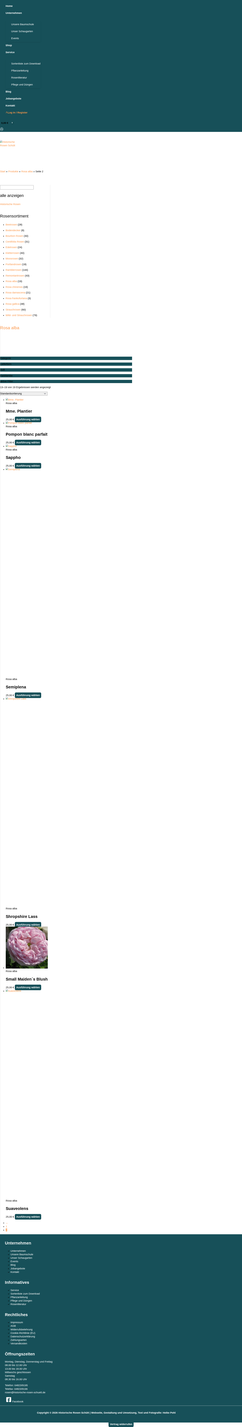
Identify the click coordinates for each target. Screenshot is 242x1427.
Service (15, 1290)
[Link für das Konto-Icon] (1, 129)
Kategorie (5, 358)
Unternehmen (18, 1251)
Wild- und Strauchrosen (19, 315)
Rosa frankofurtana (16, 298)
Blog (13, 1265)
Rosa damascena (15, 292)
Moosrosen (12, 258)
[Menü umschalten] (23, 18)
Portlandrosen (13, 264)
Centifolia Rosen (15, 241)
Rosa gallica (12, 304)
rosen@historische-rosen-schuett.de (25, 1392)
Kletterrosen (12, 253)
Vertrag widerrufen (121, 1424)
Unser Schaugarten (21, 1258)
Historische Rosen (10, 204)
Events (14, 1261)
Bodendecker (13, 230)
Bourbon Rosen (14, 236)
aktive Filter (6, 352)
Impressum (17, 1322)
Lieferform (5, 346)
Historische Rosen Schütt (39, 149)
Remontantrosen (15, 275)
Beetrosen (11, 224)
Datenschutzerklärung (23, 1336)
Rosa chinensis (14, 287)
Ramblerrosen (13, 270)
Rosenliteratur (18, 1304)
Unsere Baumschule (22, 1254)
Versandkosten (19, 1343)
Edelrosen (11, 247)
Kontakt (15, 1272)
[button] (23, 13)
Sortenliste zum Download (25, 1293)
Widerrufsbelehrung (21, 1329)
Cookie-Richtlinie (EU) (23, 1333)
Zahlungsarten (19, 1340)
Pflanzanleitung (19, 1297)
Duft (2, 335)
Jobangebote (18, 1268)
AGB (13, 1325)
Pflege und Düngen (21, 1300)
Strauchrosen (13, 309)
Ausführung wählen (28, 419)
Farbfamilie (6, 340)
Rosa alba (11, 281)
